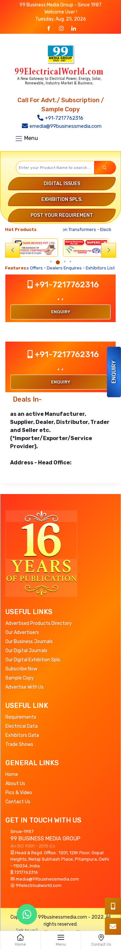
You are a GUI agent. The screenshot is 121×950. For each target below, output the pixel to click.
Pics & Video (18, 793)
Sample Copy (19, 678)
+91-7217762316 (63, 118)
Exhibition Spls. (62, 199)
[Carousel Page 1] (51, 261)
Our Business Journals (29, 641)
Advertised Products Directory (38, 623)
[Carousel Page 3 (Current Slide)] (63, 262)
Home (11, 774)
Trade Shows (19, 744)
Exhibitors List (84, 267)
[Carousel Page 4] (69, 261)
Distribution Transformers (65, 229)
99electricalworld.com (39, 885)
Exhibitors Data (22, 735)
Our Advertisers (22, 632)
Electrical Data (21, 726)
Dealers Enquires (48, 267)
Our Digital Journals (26, 651)
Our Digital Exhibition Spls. (33, 660)
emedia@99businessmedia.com (65, 126)
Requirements (20, 717)
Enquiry (114, 372)
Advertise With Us (24, 687)
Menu (30, 138)
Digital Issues (62, 183)
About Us (15, 783)
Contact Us (17, 802)
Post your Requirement (62, 215)
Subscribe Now (21, 669)
